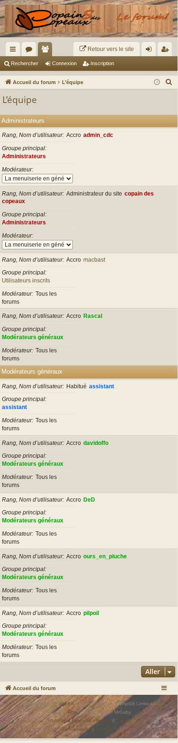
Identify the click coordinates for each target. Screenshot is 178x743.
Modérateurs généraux (32, 337)
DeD (89, 499)
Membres (47, 51)
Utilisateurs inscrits (26, 280)
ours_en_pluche (105, 556)
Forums (31, 51)
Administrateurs (22, 120)
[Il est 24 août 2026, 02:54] (157, 82)
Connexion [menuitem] (150, 51)
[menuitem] (106, 49)
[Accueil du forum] (89, 18)
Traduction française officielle (78, 720)
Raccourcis (14, 51)
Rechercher (24, 63)
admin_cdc (98, 135)
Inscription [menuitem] (166, 51)
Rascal (92, 316)
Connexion (64, 63)
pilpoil (91, 613)
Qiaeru (123, 720)
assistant (101, 386)
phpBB (66, 703)
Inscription (102, 63)
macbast (94, 259)
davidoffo (95, 443)
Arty (72, 712)
